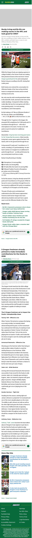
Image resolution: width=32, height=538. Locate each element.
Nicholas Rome (7, 259)
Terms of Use (23, 517)
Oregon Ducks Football (11, 498)
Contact (3, 511)
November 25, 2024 (24, 116)
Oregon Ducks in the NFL (12, 238)
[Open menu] (2, 2)
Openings (22, 508)
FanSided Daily (5, 514)
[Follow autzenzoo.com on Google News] (28, 232)
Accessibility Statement (8, 522)
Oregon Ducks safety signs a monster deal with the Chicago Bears (16, 225)
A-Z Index (22, 522)
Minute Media (8, 528)
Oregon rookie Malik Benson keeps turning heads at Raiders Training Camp (16, 212)
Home (2, 238)
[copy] (11, 47)
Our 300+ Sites (23, 511)
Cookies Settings (6, 525)
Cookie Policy (5, 519)
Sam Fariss (6, 44)
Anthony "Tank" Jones (8, 422)
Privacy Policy (5, 517)
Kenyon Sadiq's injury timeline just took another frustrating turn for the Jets (15, 216)
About (3, 508)
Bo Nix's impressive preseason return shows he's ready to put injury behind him (16, 208)
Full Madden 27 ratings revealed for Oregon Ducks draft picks (16, 221)
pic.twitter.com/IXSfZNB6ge (15, 114)
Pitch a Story (23, 514)
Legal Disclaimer (24, 519)
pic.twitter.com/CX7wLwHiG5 (10, 171)
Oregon (3, 79)
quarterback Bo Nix (12, 79)
